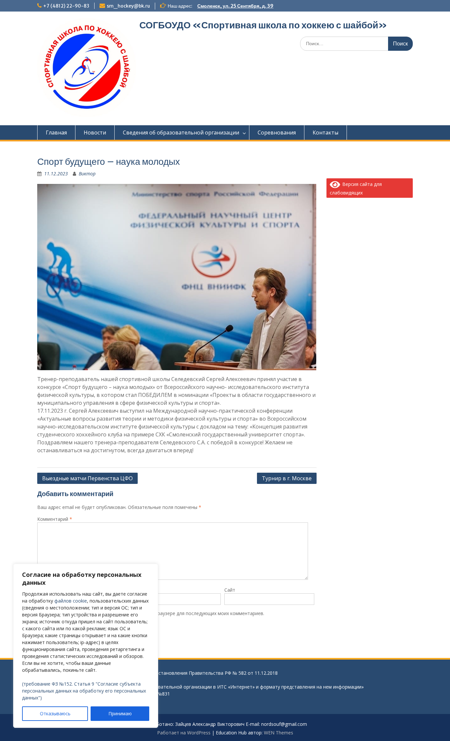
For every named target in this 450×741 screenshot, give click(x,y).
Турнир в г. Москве (287, 478)
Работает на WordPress (184, 732)
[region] (85, 646)
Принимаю (120, 713)
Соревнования (277, 132)
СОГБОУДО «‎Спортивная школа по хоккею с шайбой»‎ (263, 25)
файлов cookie (70, 601)
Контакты (325, 132)
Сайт (229, 590)
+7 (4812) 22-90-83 (66, 6)
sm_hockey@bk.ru (128, 6)
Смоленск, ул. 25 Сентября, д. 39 (235, 6)
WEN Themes (278, 732)
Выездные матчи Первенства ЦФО (87, 478)
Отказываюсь (55, 713)
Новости (95, 132)
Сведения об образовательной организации (181, 132)
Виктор (87, 173)
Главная (56, 132)
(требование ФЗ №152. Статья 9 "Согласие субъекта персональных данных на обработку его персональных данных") (84, 691)
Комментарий (54, 519)
